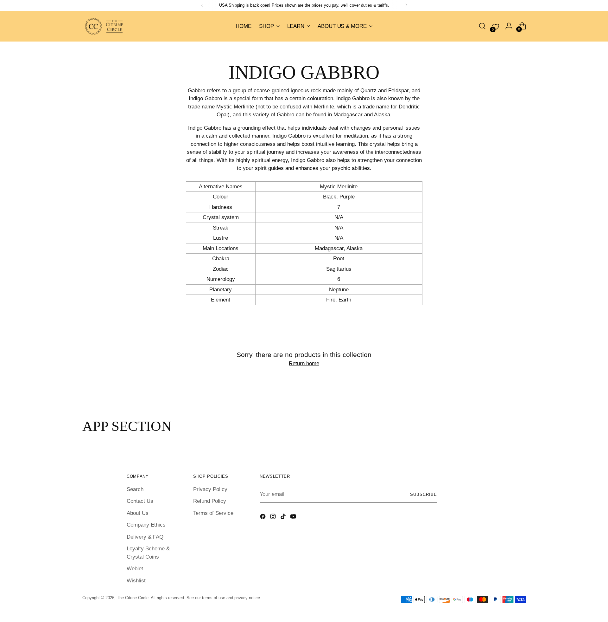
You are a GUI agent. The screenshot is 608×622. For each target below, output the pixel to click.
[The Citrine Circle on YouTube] (294, 517)
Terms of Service (213, 513)
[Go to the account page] (509, 26)
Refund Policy (209, 501)
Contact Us (140, 501)
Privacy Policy (210, 489)
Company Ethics (146, 525)
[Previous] (202, 5)
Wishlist (136, 581)
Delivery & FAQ (145, 537)
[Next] (406, 5)
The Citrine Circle (133, 597)
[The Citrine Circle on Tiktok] (284, 517)
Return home (304, 363)
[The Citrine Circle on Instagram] (273, 517)
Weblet (135, 569)
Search (135, 489)
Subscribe (423, 494)
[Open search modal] (482, 26)
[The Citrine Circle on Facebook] (263, 517)
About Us (138, 513)
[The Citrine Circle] (104, 26)
